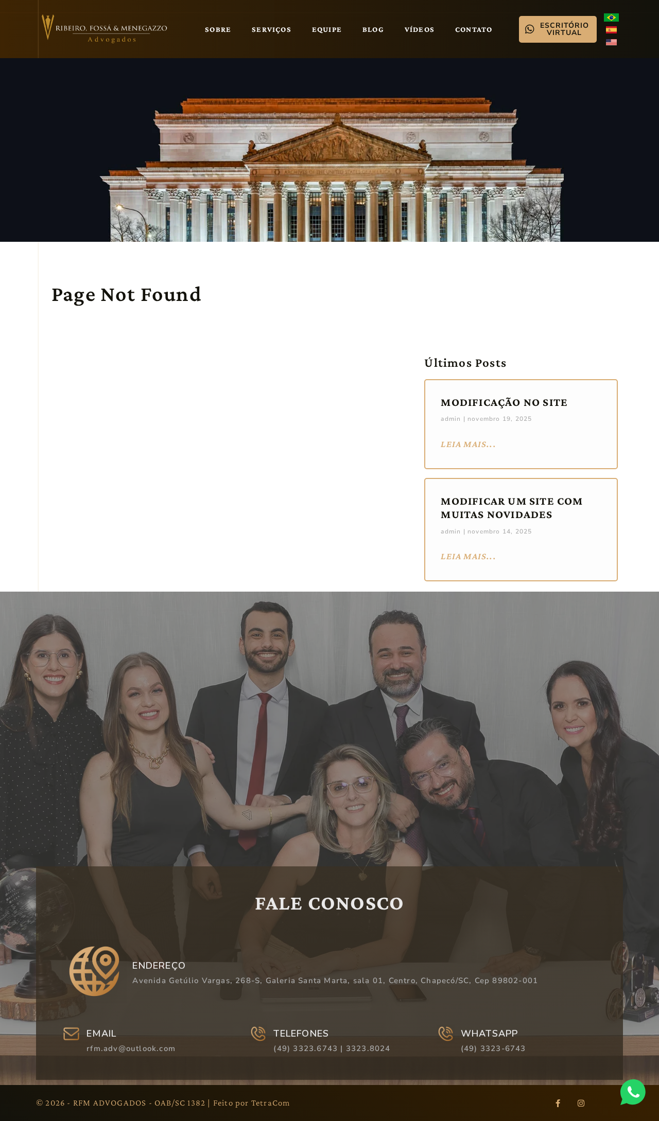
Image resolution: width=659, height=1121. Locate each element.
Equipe (327, 29)
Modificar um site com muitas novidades (512, 507)
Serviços (271, 29)
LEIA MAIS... (468, 444)
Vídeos (420, 29)
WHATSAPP (489, 1033)
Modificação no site (504, 402)
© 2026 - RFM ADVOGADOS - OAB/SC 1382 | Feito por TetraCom (163, 1103)
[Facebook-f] (557, 1103)
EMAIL (101, 1033)
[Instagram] (580, 1103)
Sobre (218, 29)
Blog (373, 29)
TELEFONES (301, 1033)
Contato (473, 29)
